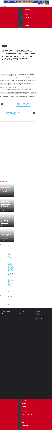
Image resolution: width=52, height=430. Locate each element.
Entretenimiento (28, 17)
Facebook (25, 419)
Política (26, 14)
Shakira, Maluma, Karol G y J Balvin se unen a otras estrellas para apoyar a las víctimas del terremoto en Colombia (6, 205)
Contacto (27, 25)
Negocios (27, 11)
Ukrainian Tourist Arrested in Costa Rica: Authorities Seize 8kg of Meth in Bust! (12, 113)
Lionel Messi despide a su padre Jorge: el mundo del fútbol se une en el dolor (6, 236)
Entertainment (21, 315)
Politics (20, 320)
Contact (23, 395)
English (24, 427)
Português (25, 425)
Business (20, 313)
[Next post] (34, 113)
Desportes (27, 20)
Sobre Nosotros (28, 22)
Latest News (27, 9)
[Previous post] (2, 104)
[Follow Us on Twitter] (39, 314)
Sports (20, 317)
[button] (33, 8)
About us (19, 395)
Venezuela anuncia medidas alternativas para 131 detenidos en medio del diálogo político (6, 190)
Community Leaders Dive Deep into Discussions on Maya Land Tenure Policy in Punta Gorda (23, 105)
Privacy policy (28, 395)
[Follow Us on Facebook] (37, 314)
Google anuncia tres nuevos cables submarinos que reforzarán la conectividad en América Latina (6, 220)
